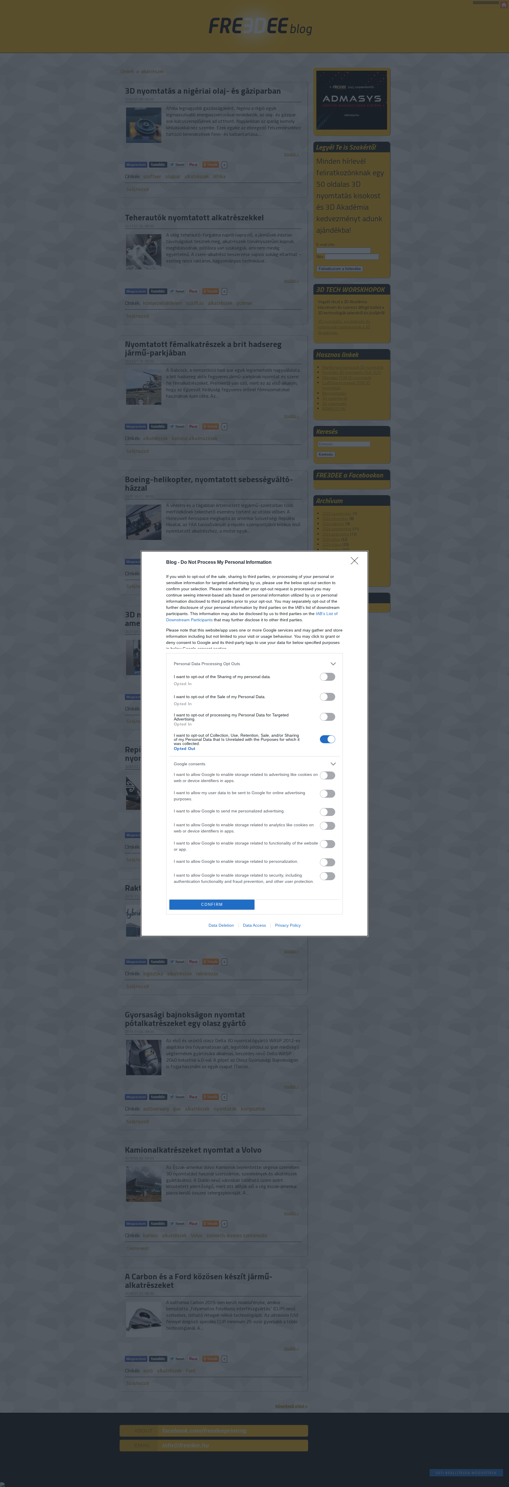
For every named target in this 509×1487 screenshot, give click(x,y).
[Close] (356, 562)
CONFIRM (212, 904)
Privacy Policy (288, 925)
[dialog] (254, 743)
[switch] (327, 677)
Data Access (254, 925)
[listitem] (254, 664)
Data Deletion (221, 925)
